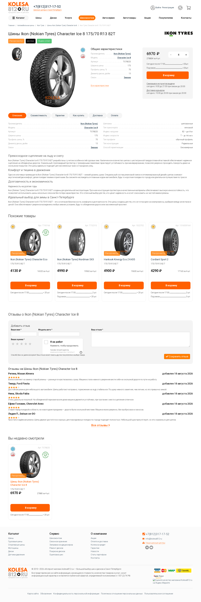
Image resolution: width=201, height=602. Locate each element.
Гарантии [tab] (59, 115)
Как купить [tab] (78, 115)
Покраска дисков (57, 551)
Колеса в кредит (98, 545)
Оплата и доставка (99, 541)
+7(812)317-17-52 (47, 6)
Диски (53, 18)
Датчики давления (16, 555)
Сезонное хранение (58, 541)
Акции (147, 18)
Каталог (20, 18)
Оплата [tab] (114, 115)
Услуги (68, 18)
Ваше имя (16, 330)
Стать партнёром (98, 555)
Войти (158, 7)
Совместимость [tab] (39, 115)
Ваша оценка (18, 339)
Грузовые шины (15, 541)
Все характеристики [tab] (100, 85)
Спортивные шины (16, 545)
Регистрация (168, 7)
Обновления (46, 594)
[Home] (18, 7)
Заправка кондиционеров (61, 545)
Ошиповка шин (56, 555)
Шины (39, 18)
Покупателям (166, 18)
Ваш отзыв (97, 330)
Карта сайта (33, 594)
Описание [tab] (17, 115)
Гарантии (95, 548)
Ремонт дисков (56, 548)
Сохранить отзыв (178, 356)
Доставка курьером (155, 90)
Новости (95, 551)
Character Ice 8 (124, 58)
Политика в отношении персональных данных (122, 594)
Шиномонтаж (87, 18)
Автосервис (108, 18)
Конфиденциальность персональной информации (76, 594)
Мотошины (13, 548)
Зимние (127, 77)
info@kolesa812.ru (154, 539)
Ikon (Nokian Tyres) (122, 54)
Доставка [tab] (98, 115)
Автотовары (129, 18)
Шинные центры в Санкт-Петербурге (48, 10)
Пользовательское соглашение (158, 594)
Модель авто (45, 330)
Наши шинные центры (155, 543)
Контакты (186, 18)
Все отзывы (99, 425)
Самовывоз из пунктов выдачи (161, 84)
